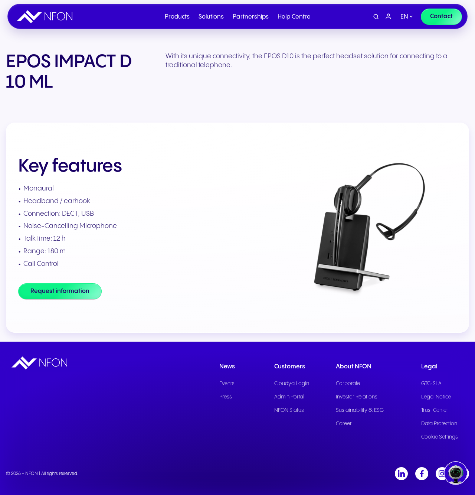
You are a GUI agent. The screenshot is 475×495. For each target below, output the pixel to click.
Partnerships (251, 17)
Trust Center (434, 410)
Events (227, 383)
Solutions (211, 17)
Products (177, 17)
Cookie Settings (439, 437)
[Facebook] (421, 473)
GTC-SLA (431, 383)
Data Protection (439, 423)
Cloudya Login (291, 383)
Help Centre (294, 17)
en (404, 17)
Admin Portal (289, 397)
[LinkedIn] (401, 473)
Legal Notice (436, 397)
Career (344, 423)
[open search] (376, 17)
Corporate (348, 383)
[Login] (388, 16)
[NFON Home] (46, 16)
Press (225, 397)
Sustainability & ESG (360, 410)
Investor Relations (356, 397)
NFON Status (289, 410)
